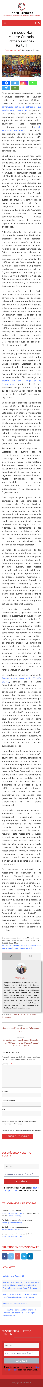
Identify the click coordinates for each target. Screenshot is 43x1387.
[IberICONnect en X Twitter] (11, 1256)
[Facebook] (6, 83)
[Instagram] (24, 83)
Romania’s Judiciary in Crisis (15, 1303)
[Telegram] (6, 88)
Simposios (6, 1017)
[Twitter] (15, 83)
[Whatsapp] (33, 83)
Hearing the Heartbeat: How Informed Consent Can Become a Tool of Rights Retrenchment (19, 1313)
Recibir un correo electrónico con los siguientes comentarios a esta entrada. (19, 1122)
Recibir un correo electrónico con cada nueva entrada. (21, 1131)
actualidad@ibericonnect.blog (12, 1229)
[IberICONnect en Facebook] (5, 1256)
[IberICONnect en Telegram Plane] (24, 1256)
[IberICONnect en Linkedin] (30, 1256)
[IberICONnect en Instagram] (17, 1256)
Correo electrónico (9, 1100)
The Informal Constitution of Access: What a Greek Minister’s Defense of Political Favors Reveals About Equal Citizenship (21, 1285)
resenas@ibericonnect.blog (12, 1223)
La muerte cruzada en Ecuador (23, 1014)
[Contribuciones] (31, 956)
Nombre (5, 1091)
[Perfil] (11, 956)
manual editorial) (14, 1216)
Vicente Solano (32, 50)
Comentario (7, 1064)
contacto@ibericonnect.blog (12, 1213)
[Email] (15, 88)
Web (3, 1109)
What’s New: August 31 (13, 1276)
